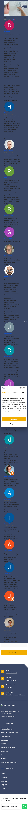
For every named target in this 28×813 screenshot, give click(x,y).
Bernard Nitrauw (8, 150)
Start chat (9, 687)
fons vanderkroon (9, 524)
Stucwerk (4, 744)
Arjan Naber (7, 628)
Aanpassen (13, 423)
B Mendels (7, 31)
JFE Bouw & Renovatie (19, 798)
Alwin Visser (7, 499)
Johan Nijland (8, 333)
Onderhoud (4, 751)
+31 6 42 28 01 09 (11, 673)
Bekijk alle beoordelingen (10, 641)
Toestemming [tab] (5, 392)
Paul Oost (7, 177)
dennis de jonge (8, 445)
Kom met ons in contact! (9, 806)
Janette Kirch (7, 573)
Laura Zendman (8, 476)
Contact (3, 788)
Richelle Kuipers (8, 356)
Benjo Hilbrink (8, 255)
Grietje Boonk (8, 238)
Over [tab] (23, 392)
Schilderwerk (5, 740)
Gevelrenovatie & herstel (8, 762)
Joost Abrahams (8, 602)
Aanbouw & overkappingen (9, 733)
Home (3, 773)
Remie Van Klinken (9, 215)
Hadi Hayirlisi (7, 112)
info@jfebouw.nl (11, 680)
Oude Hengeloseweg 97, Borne (15, 695)
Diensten (4, 777)
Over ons (4, 781)
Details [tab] (14, 392)
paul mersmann (8, 276)
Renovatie (4, 755)
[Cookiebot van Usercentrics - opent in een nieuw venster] (19, 388)
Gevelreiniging (5, 736)
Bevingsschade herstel (8, 747)
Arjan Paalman (8, 550)
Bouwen (3, 758)
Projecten (4, 785)
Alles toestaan (14, 419)
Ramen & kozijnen (7, 729)
